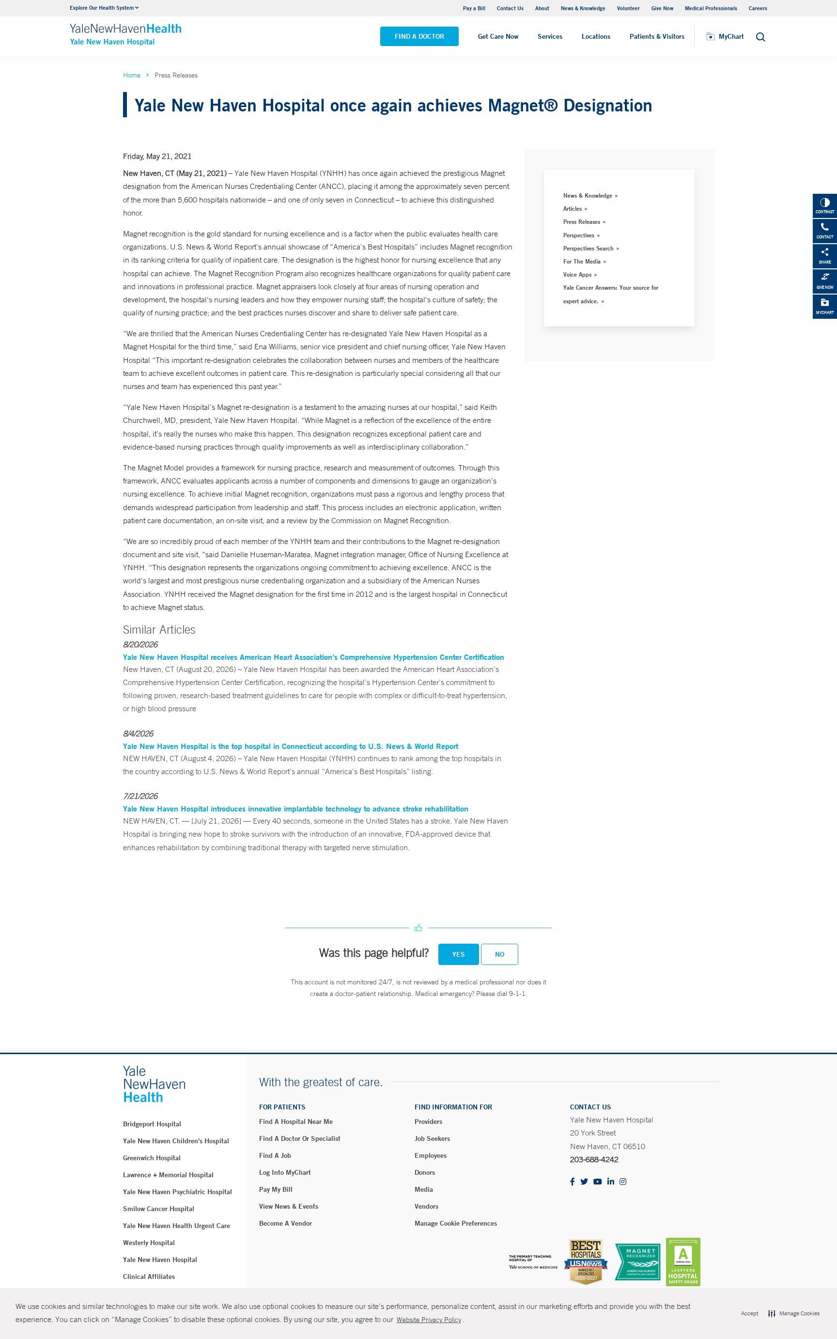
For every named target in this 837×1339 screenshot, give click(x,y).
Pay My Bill (276, 1189)
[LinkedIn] (610, 1182)
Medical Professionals (711, 8)
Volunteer (628, 8)
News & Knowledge (583, 8)
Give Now (662, 8)
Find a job (275, 1155)
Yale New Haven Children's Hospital (176, 1141)
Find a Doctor (419, 36)
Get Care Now (498, 36)
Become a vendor (285, 1223)
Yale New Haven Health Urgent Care (176, 1225)
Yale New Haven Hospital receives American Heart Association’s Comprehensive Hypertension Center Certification (313, 657)
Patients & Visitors (657, 36)
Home (131, 75)
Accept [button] (749, 1313)
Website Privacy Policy (429, 1319)
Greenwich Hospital (152, 1157)
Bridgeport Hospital (152, 1124)
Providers (428, 1121)
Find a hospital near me (296, 1121)
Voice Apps (577, 274)
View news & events (288, 1206)
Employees (431, 1155)
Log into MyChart (285, 1172)
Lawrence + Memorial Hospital (168, 1174)
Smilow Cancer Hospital (158, 1208)
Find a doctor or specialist (300, 1138)
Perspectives (578, 235)
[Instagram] (623, 1182)
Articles (572, 208)
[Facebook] (572, 1182)
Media (424, 1189)
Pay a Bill (474, 8)
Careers (758, 8)
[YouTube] (597, 1182)
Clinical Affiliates (149, 1276)
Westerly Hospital (149, 1242)
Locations (596, 36)
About (542, 8)
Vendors (426, 1206)
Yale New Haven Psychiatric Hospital (177, 1191)
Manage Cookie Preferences (456, 1223)
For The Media (582, 261)
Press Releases (581, 221)
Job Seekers (432, 1138)
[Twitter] (584, 1182)
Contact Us (510, 8)
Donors (425, 1172)
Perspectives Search (588, 248)
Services (550, 36)
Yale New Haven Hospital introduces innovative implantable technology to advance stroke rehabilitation (295, 808)
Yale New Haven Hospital (160, 1259)
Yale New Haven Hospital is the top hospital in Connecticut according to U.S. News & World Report (290, 746)
